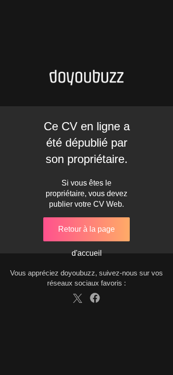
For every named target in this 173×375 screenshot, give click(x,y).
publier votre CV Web (85, 204)
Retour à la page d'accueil (86, 233)
